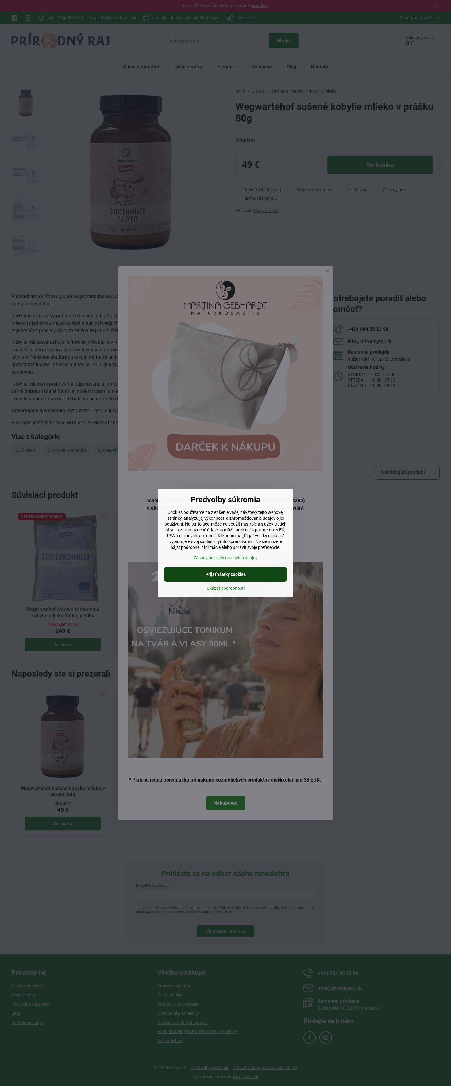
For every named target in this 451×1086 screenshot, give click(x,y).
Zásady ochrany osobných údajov (226, 557)
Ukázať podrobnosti (226, 588)
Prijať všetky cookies (226, 574)
